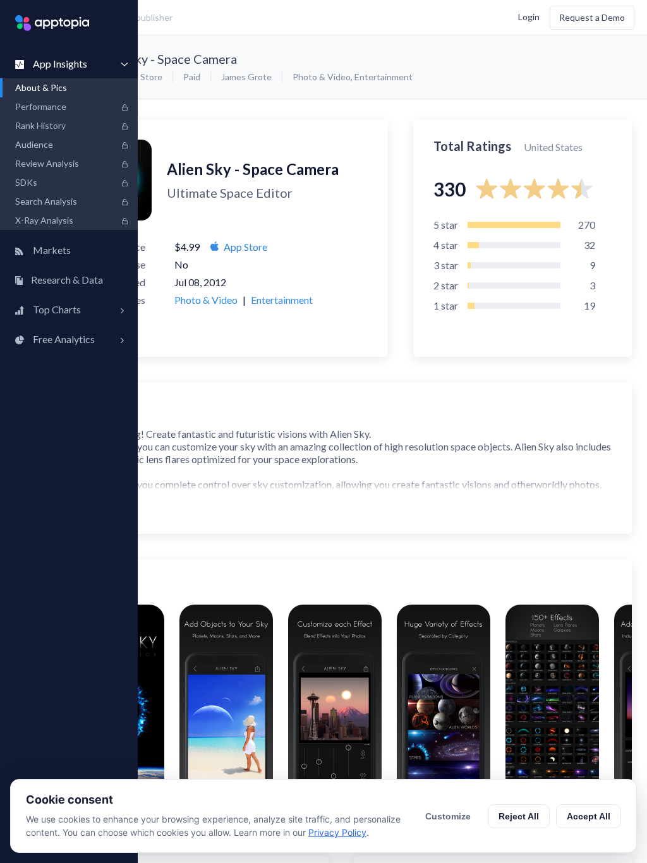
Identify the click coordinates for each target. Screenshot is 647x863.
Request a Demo (592, 17)
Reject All (519, 816)
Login (529, 16)
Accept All (588, 816)
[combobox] (237, 17)
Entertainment (383, 76)
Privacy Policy (337, 832)
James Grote (246, 76)
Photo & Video (322, 76)
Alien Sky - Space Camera (166, 58)
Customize (448, 816)
